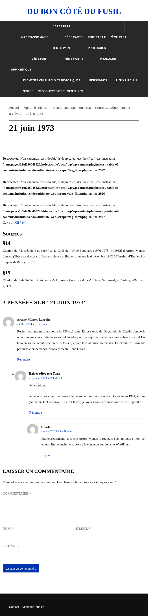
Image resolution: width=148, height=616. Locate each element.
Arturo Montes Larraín (33, 319)
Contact (14, 606)
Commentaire (17, 493)
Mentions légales (33, 606)
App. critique (21, 69)
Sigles (28, 91)
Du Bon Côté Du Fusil (74, 11)
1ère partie (74, 37)
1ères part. (62, 26)
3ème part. (40, 58)
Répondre (23, 359)
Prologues (97, 47)
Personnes (98, 80)
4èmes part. (62, 47)
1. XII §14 (18, 222)
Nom (8, 528)
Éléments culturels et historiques (51, 80)
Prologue (108, 58)
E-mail (83, 528)
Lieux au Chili (126, 80)
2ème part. (118, 37)
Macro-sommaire (35, 37)
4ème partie (74, 58)
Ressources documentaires (60, 91)
